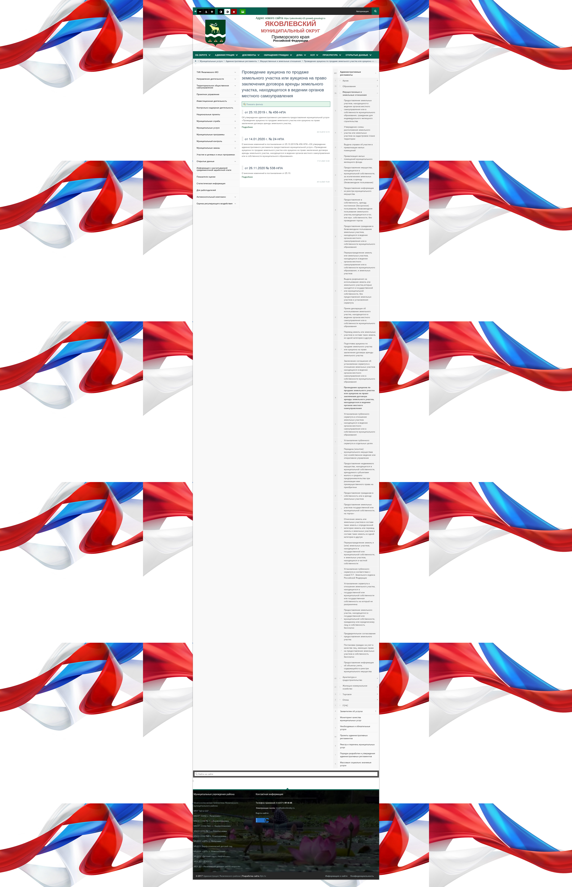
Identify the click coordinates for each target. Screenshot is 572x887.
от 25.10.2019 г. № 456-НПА (265, 112)
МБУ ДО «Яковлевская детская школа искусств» (217, 866)
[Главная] (195, 61)
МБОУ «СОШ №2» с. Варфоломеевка (212, 825)
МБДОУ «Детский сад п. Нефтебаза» (212, 856)
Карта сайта (262, 812)
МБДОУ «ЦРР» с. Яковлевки (207, 841)
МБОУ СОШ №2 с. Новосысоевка (210, 835)
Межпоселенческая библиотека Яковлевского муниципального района (216, 804)
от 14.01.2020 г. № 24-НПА (264, 139)
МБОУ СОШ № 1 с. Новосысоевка (210, 830)
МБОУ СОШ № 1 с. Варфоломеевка (211, 820)
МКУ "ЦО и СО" (201, 810)
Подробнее (247, 126)
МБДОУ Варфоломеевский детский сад (213, 846)
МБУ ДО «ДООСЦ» (203, 861)
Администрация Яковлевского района (222, 875)
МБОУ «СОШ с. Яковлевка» (207, 815)
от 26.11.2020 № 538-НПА (264, 168)
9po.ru (263, 875)
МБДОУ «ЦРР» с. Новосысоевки (209, 851)
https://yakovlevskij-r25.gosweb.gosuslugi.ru (290, 18)
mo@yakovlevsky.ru (285, 807)
